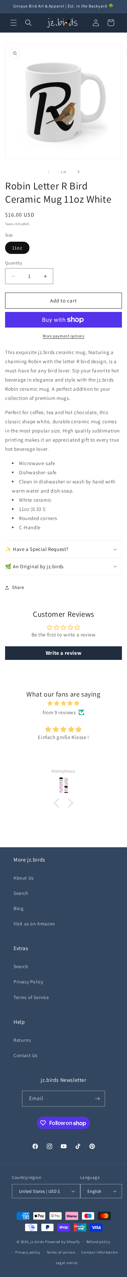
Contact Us (26, 1055)
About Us (24, 878)
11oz (17, 248)
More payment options (63, 335)
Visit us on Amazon (34, 924)
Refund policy (98, 1241)
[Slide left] (48, 171)
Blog (18, 908)
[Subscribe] (97, 1099)
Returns (22, 1040)
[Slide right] (78, 171)
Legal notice (67, 1262)
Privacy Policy (28, 982)
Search (21, 893)
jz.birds (37, 1241)
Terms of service (61, 1252)
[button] (13, 22)
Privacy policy (27, 1252)
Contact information (99, 1252)
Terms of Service (31, 997)
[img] (63, 703)
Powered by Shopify (62, 1241)
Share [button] (18, 587)
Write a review (63, 652)
